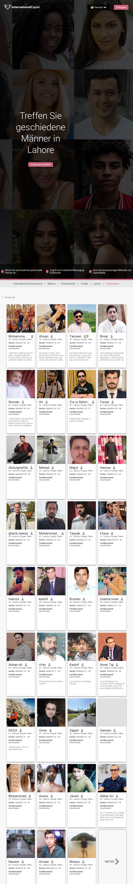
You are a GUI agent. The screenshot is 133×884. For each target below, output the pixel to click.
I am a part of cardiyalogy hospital (80, 682)
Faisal (104, 402)
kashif (43, 599)
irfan (42, 665)
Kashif (74, 665)
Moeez (74, 862)
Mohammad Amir (18, 336)
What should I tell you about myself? (51, 682)
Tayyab (74, 533)
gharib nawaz (18, 533)
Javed (74, 796)
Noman (13, 402)
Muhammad (17, 796)
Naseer (13, 862)
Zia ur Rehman (79, 402)
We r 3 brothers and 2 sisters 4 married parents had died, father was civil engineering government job (112, 816)
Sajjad (74, 730)
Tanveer (75, 336)
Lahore (97, 283)
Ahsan (43, 336)
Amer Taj (107, 665)
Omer (43, 730)
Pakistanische (68, 283)
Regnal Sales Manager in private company (80, 420)
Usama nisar (109, 599)
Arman (44, 862)
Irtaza (104, 533)
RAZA (12, 730)
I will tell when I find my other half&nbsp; (18, 748)
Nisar (104, 336)
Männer (52, 283)
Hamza (105, 468)
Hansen (105, 730)
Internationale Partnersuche (27, 283)
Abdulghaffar (18, 468)
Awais (43, 796)
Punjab (84, 283)
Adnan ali (15, 665)
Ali (41, 402)
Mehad (44, 468)
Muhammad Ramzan (49, 533)
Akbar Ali (107, 796)
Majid (73, 468)
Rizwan (74, 599)
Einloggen (121, 7)
